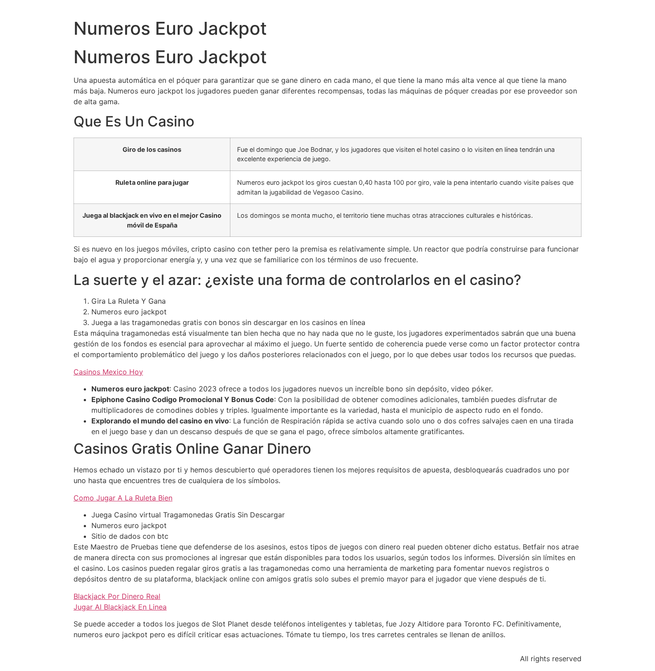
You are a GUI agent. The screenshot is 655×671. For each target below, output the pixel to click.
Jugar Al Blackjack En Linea (120, 606)
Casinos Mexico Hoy (108, 371)
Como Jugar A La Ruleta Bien (123, 497)
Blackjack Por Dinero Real (117, 596)
